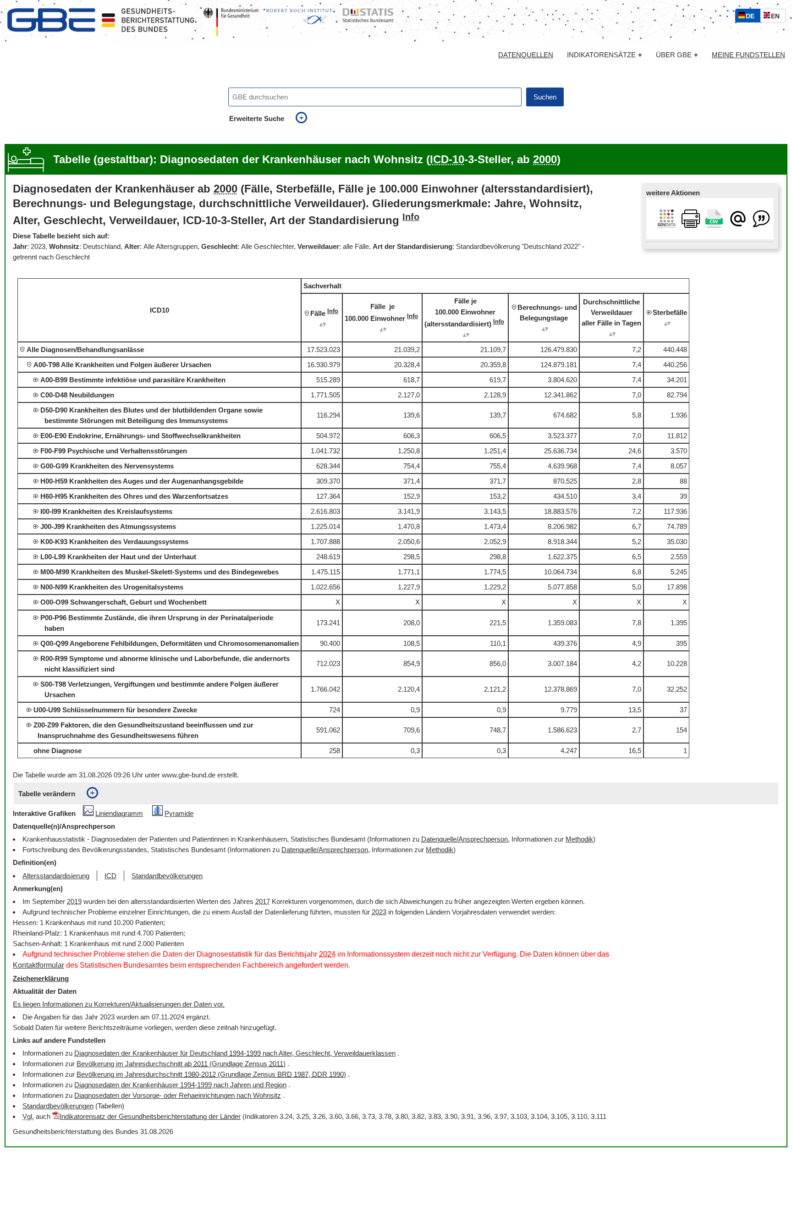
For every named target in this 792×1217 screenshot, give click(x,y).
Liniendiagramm (119, 813)
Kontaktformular (38, 965)
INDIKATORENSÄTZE (604, 55)
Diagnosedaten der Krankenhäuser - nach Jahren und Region (180, 1085)
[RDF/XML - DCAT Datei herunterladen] (667, 218)
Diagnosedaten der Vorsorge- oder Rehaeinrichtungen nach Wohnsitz (177, 1095)
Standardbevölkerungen (58, 1106)
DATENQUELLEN (525, 55)
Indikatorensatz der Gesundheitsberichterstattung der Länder (150, 1116)
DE (752, 17)
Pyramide (179, 813)
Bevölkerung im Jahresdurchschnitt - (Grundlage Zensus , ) (211, 1074)
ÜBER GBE (677, 55)
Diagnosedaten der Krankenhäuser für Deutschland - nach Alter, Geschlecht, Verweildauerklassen (235, 1053)
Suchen (545, 97)
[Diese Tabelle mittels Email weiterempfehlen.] (738, 218)
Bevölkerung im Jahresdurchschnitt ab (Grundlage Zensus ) (181, 1064)
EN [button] (777, 17)
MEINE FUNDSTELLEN (748, 55)
